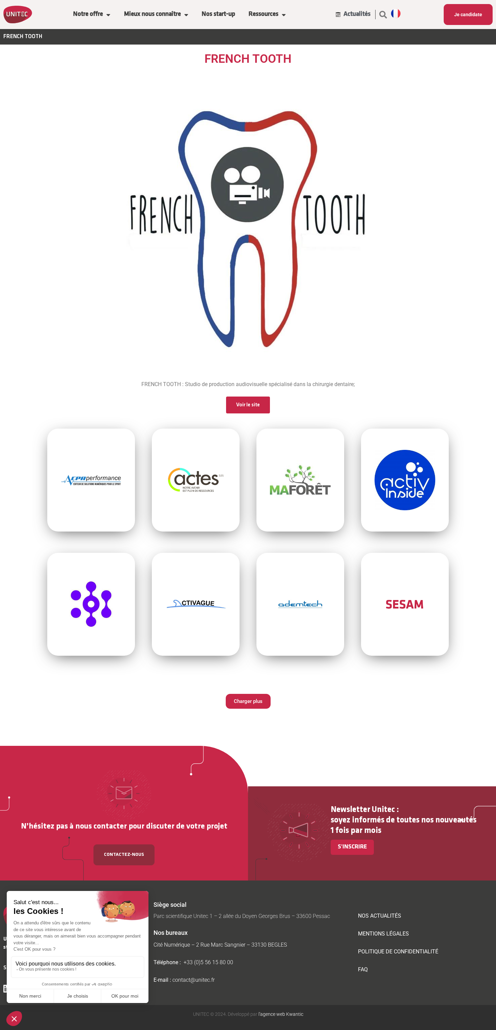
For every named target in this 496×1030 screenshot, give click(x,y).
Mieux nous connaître (152, 14)
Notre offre (88, 14)
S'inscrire (352, 847)
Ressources (263, 14)
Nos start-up (218, 14)
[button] (383, 14)
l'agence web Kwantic (280, 1014)
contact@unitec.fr (193, 980)
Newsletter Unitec (363, 810)
